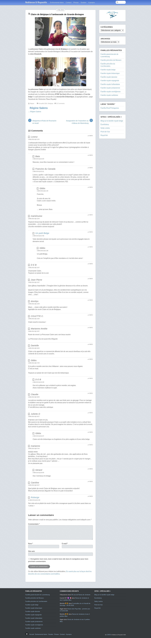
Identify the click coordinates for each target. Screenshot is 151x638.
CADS (109, 634)
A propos (91, 2)
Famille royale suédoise (109, 95)
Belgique (50, 103)
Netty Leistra (105, 128)
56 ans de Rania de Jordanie (80, 594)
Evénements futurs (57, 2)
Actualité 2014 (43, 103)
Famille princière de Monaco (111, 60)
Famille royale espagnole (110, 80)
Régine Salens (39, 108)
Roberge (35, 497)
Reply (91, 135)
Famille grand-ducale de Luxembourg (37, 594)
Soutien (83, 2)
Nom (30, 543)
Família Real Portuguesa (110, 108)
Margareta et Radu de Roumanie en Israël (42, 122)
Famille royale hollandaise (110, 84)
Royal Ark (104, 135)
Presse (76, 2)
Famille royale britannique (110, 73)
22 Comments (60, 103)
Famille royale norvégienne (110, 91)
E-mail (65, 543)
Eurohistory (105, 124)
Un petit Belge (42, 233)
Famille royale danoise (109, 77)
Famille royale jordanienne (110, 88)
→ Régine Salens (34, 111)
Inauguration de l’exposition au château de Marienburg (79, 122)
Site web (31, 551)
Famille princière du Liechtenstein (36, 601)
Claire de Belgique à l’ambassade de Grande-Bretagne (57, 14)
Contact (68, 2)
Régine (32, 103)
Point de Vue (105, 132)
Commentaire (34, 524)
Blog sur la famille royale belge (112, 121)
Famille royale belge (108, 70)
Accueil (31, 634)
